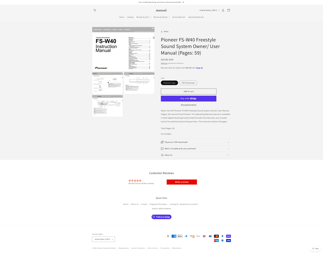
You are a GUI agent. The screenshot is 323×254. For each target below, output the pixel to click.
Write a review (181, 182)
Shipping (164, 63)
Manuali (100, 248)
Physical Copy (169, 83)
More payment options (188, 105)
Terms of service (152, 248)
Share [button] (166, 31)
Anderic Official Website (161, 208)
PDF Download (188, 83)
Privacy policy (165, 248)
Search (126, 204)
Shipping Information (158, 204)
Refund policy (176, 248)
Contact (144, 204)
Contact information (138, 248)
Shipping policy (123, 248)
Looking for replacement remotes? (184, 204)
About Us (135, 204)
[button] (95, 10)
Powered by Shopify (109, 248)
